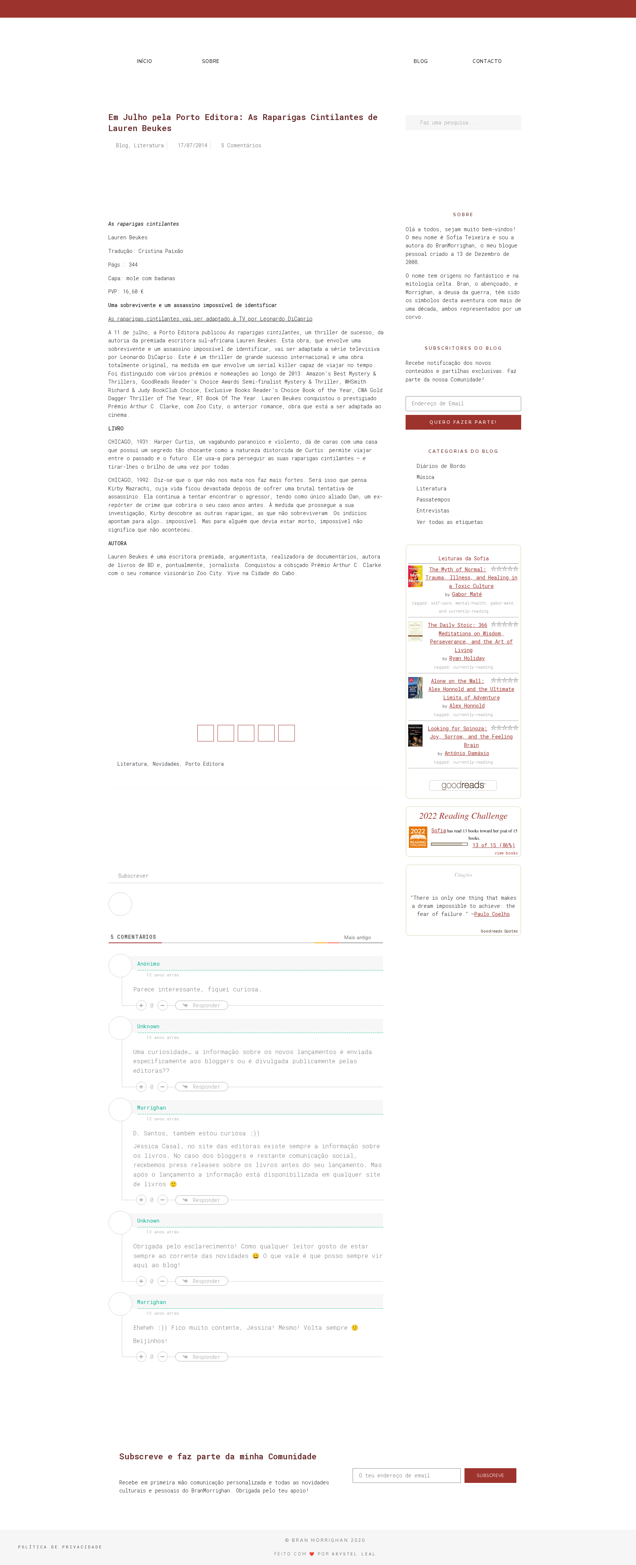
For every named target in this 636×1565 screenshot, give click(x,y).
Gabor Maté (467, 594)
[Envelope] (519, 9)
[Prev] (177, 818)
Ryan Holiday (467, 658)
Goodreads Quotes (499, 931)
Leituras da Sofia (463, 558)
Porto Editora (204, 763)
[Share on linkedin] (246, 733)
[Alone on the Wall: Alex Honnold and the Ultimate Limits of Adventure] (415, 696)
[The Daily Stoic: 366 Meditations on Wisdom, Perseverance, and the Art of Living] (415, 639)
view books (506, 853)
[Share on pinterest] (266, 733)
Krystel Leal (354, 1554)
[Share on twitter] (226, 733)
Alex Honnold (467, 705)
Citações (463, 874)
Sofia (438, 830)
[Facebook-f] (458, 9)
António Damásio (467, 753)
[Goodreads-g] (495, 9)
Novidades (166, 763)
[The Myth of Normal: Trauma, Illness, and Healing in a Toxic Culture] (415, 585)
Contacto (487, 61)
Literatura (132, 763)
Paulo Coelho (492, 913)
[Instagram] (482, 9)
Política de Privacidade (60, 1547)
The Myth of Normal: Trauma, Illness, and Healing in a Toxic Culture (471, 577)
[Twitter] (470, 9)
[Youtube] (507, 9)
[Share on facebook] (205, 733)
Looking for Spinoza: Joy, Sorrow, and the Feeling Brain (470, 736)
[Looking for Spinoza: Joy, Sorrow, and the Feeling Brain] (415, 744)
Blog (421, 61)
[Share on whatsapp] (286, 733)
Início (144, 61)
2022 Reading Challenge (463, 815)
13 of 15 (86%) (494, 845)
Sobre (210, 61)
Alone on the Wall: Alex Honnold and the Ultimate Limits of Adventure (471, 689)
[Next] (315, 818)
